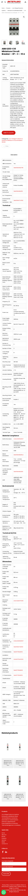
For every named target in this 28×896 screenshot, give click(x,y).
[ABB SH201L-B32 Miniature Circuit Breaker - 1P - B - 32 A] (20, 747)
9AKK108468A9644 (18, 455)
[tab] (14, 155)
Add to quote (9, 133)
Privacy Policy (5, 885)
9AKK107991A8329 (18, 670)
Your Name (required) (7, 861)
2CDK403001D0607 (19, 439)
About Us (4, 834)
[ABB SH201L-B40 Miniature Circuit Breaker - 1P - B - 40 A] (8, 747)
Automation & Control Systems (10, 819)
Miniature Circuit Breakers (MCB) (15, 10)
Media (3, 842)
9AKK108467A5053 (18, 647)
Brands (3, 836)
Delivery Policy (13, 886)
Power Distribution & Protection (10, 823)
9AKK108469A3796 (18, 167)
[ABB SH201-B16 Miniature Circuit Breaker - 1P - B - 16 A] (8, 780)
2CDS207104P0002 (18, 659)
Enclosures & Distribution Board (10, 816)
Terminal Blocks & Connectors (9, 818)
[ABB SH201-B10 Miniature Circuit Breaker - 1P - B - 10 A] (20, 780)
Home (3, 8)
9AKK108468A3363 (18, 471)
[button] (2, 2)
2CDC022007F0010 (18, 601)
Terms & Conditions (15, 885)
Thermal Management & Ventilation (11, 825)
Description (14, 154)
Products (8, 8)
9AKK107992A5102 (18, 652)
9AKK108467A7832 (18, 200)
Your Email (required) (7, 866)
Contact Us (5, 843)
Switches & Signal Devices (8, 821)
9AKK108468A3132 (18, 191)
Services (4, 840)
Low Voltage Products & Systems (10, 814)
